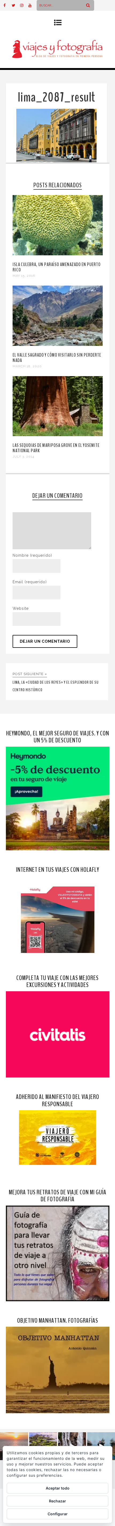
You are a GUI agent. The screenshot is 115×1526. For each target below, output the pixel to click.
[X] (16, 5)
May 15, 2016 (24, 276)
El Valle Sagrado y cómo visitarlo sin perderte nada (57, 358)
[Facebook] (7, 5)
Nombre (32, 555)
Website (21, 608)
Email (30, 582)
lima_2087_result (56, 97)
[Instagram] (24, 5)
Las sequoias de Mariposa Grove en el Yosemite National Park (56, 448)
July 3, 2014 (23, 456)
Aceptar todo (58, 1488)
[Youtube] (32, 5)
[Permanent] (58, 254)
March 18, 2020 (27, 366)
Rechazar (57, 1501)
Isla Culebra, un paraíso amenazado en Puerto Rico (57, 267)
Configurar (58, 1514)
